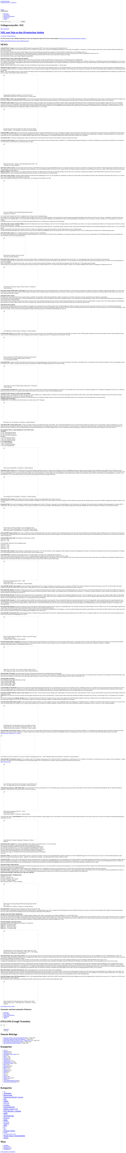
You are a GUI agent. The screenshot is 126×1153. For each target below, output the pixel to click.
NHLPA (9, 41)
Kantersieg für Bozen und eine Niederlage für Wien (15, 1037)
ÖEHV (5, 1076)
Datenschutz (6, 17)
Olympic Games (7, 1077)
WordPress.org (7, 1149)
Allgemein (6, 1051)
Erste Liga (6, 1058)
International (6, 28)
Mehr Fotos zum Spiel (6, 761)
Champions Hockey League (10, 1054)
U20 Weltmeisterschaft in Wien (11, 1080)
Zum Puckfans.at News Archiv (8, 1006)
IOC (4, 41)
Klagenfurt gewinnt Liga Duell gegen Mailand (14, 1039)
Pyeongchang (26, 41)
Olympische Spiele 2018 (17, 41)
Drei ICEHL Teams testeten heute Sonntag (13, 1041)
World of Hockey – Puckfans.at (16, 6)
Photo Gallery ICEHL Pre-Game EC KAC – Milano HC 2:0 (17, 1040)
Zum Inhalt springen (5, 1)
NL (4, 1074)
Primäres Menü (4, 11)
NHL (6, 41)
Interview (6, 1067)
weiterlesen (73, 38)
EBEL (5, 1056)
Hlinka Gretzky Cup (8, 1062)
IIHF (2, 28)
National (5, 1071)
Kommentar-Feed (8, 1148)
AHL (5, 1050)
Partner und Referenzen (9, 16)
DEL (5, 1055)
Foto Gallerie (7, 15)
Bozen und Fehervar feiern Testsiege (12, 1043)
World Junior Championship (10, 1081)
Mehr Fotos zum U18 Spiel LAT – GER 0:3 (11, 733)
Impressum (6, 13)
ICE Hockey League (8, 1063)
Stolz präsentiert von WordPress (8, 1151)
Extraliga (6, 1059)
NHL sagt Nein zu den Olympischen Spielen (22, 32)
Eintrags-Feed (7, 1146)
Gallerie (5, 19)
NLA (5, 1075)
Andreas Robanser (11, 36)
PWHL (5, 1079)
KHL (5, 1068)
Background (6, 1052)
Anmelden (6, 1145)
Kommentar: (6, 1070)
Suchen (2, 9)
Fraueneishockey (7, 1060)
